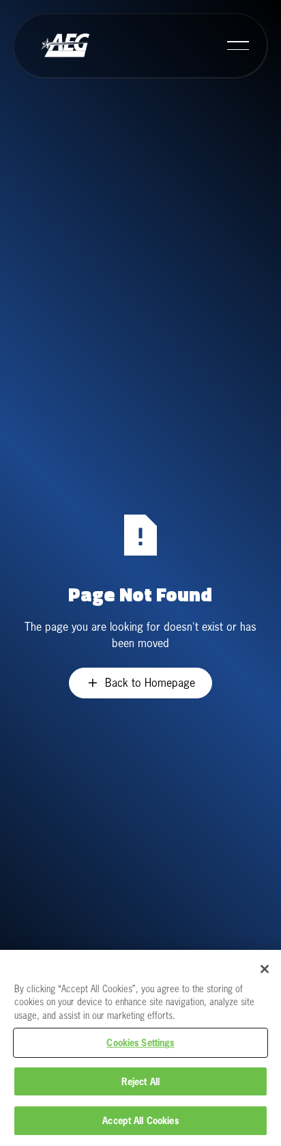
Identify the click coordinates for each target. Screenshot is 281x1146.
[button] (238, 46)
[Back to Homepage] (141, 683)
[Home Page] (65, 46)
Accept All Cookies (140, 1120)
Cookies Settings (140, 1042)
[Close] (265, 969)
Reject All (140, 1081)
